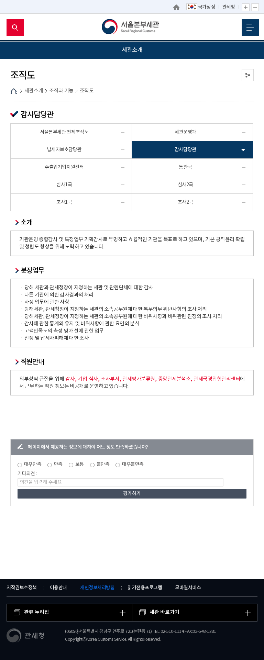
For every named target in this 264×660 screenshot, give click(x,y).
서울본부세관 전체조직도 (64, 132)
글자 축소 (255, 7)
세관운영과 (185, 132)
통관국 (185, 167)
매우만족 (32, 464)
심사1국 (64, 185)
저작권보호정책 (22, 588)
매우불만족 (133, 464)
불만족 (103, 464)
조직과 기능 (61, 91)
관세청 (228, 7)
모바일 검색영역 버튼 (15, 27)
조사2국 (185, 202)
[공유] (248, 75)
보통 (79, 464)
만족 (58, 464)
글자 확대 (246, 7)
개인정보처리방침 (97, 588)
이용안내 (58, 588)
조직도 (87, 91)
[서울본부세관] (132, 27)
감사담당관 (185, 150)
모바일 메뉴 (250, 27)
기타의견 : (27, 474)
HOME (13, 91)
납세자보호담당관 (64, 150)
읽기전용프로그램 (145, 588)
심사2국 (185, 185)
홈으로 (176, 7)
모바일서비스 (188, 588)
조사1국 (64, 202)
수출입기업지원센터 (64, 167)
